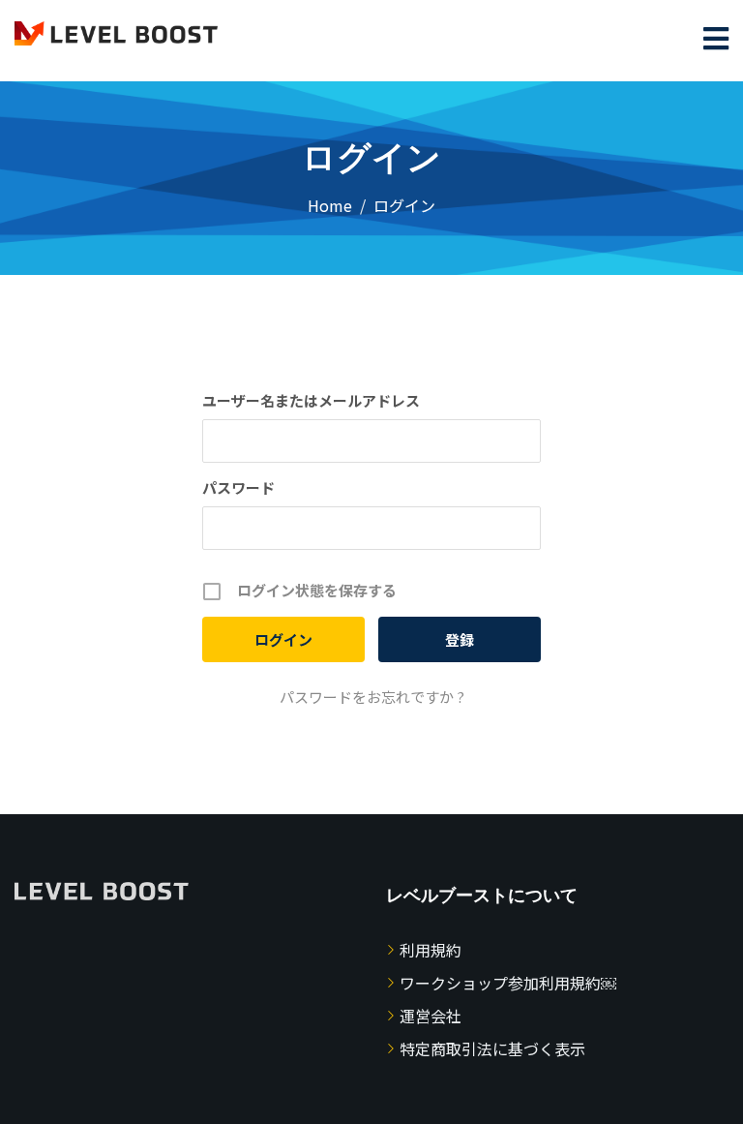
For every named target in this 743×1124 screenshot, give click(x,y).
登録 (459, 639)
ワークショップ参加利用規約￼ (508, 982)
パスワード (238, 487)
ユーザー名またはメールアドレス (311, 400)
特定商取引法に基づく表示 (492, 1048)
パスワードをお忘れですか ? (372, 696)
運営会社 (430, 1015)
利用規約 (430, 949)
